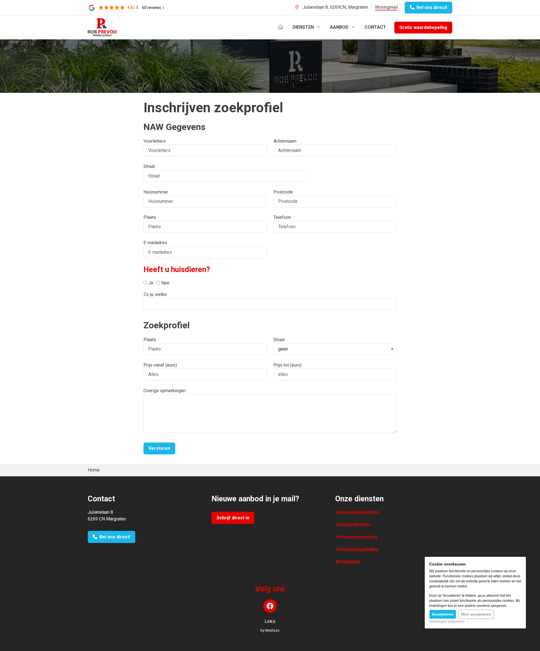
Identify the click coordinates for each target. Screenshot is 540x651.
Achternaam (284, 141)
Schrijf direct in (233, 517)
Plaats (149, 217)
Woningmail (386, 7)
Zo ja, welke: (155, 294)
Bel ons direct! (430, 7)
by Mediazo (270, 630)
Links (270, 621)
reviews (152, 7)
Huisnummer (155, 192)
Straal (279, 339)
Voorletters (154, 141)
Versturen (159, 448)
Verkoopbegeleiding (357, 549)
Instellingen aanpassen (448, 621)
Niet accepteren (476, 614)
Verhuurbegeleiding (356, 537)
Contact (375, 27)
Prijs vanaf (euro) (160, 365)
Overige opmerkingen (164, 390)
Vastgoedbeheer (353, 524)
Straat (149, 166)
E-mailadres (155, 242)
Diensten (303, 27)
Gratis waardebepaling (423, 27)
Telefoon (282, 217)
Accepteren (443, 614)
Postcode (283, 192)
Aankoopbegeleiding (357, 512)
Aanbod (340, 27)
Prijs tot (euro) (287, 365)
